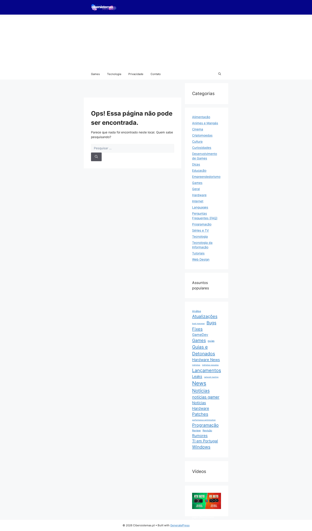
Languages (200, 207)
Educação (199, 170)
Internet (197, 201)
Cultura (197, 141)
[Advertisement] (156, 41)
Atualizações (204, 316)
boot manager (198, 323)
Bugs (211, 322)
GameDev (200, 335)
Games (95, 74)
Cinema (197, 129)
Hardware (199, 195)
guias (211, 341)
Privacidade (135, 74)
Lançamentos (206, 370)
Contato (156, 74)
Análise (196, 311)
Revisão (207, 430)
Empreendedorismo (206, 177)
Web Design (200, 259)
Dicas (196, 164)
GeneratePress (180, 525)
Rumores (200, 435)
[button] (220, 74)
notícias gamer (205, 397)
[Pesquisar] (96, 157)
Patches (200, 414)
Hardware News (206, 359)
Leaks (197, 376)
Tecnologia (114, 74)
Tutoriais (198, 253)
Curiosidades (201, 147)
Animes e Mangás (205, 123)
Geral (196, 189)
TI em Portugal (205, 441)
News (199, 383)
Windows (201, 447)
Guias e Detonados (203, 350)
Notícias (201, 390)
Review (196, 430)
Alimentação (201, 117)
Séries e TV (200, 230)
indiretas (196, 365)
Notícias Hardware (200, 405)
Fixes (197, 329)
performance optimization (204, 420)
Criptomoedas (202, 135)
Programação (201, 224)
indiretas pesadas (210, 365)
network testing (211, 377)
